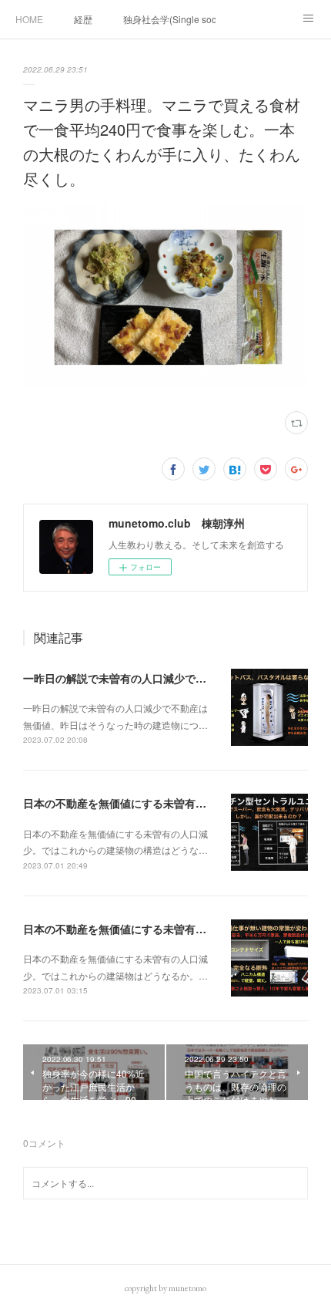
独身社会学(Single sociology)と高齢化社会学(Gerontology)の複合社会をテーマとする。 (169, 18)
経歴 (83, 18)
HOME (29, 18)
